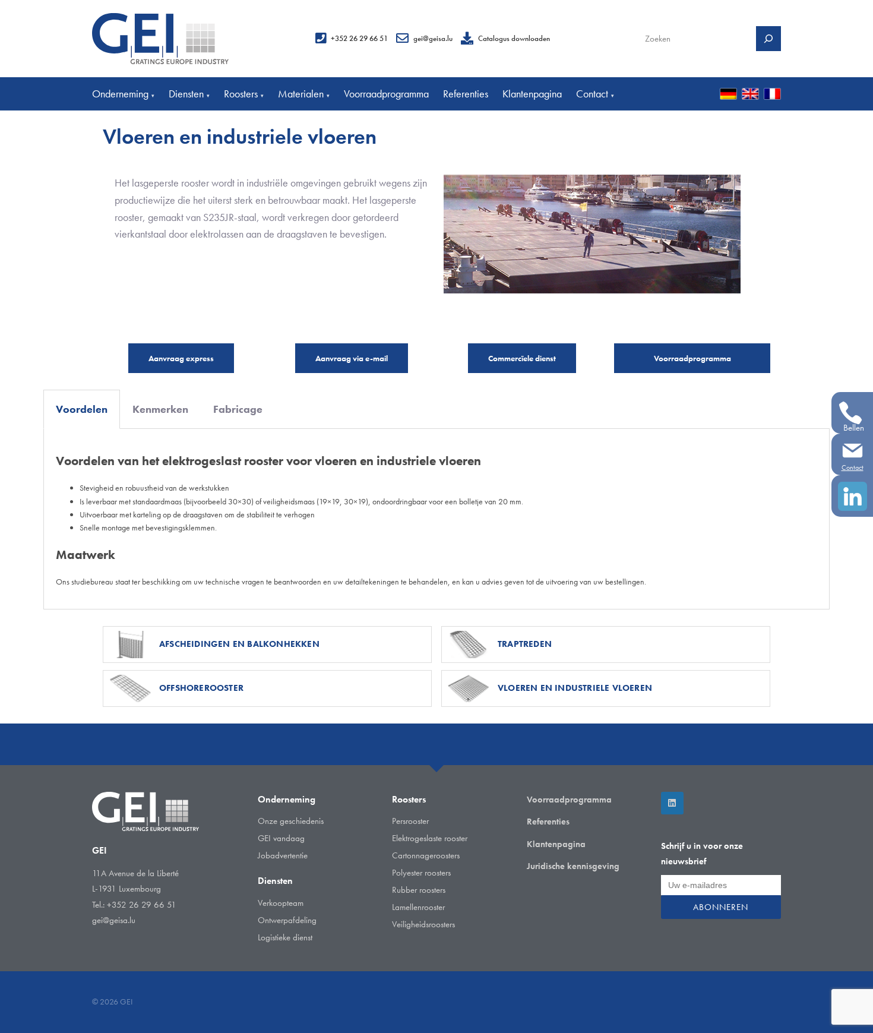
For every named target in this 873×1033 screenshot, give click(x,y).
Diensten (189, 93)
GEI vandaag (281, 838)
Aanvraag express (181, 358)
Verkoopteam (280, 903)
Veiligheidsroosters (423, 924)
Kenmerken (160, 409)
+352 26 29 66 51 (359, 38)
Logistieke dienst (285, 937)
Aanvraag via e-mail (351, 358)
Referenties (465, 93)
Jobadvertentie (283, 855)
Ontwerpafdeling (287, 920)
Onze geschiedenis (291, 821)
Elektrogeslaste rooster (429, 838)
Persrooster (410, 821)
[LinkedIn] (672, 803)
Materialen (304, 93)
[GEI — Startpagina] (160, 38)
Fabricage (237, 409)
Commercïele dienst (522, 358)
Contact (595, 93)
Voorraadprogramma (386, 93)
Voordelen (81, 409)
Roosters (244, 93)
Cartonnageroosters (426, 855)
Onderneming (123, 93)
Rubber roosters (418, 890)
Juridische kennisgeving (573, 866)
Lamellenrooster (418, 907)
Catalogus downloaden (514, 38)
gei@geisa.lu (433, 38)
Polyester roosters (421, 873)
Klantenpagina (532, 93)
